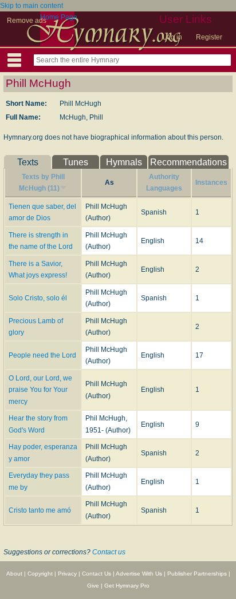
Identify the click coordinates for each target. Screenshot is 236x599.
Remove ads (26, 21)
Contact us (108, 552)
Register (209, 37)
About (14, 573)
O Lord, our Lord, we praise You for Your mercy (40, 390)
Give (93, 585)
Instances (211, 182)
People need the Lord (42, 355)
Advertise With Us (139, 573)
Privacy (67, 573)
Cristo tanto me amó (40, 510)
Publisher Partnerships (197, 573)
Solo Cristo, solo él (38, 298)
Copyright (40, 573)
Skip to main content (31, 6)
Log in (172, 37)
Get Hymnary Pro (127, 585)
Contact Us (96, 573)
